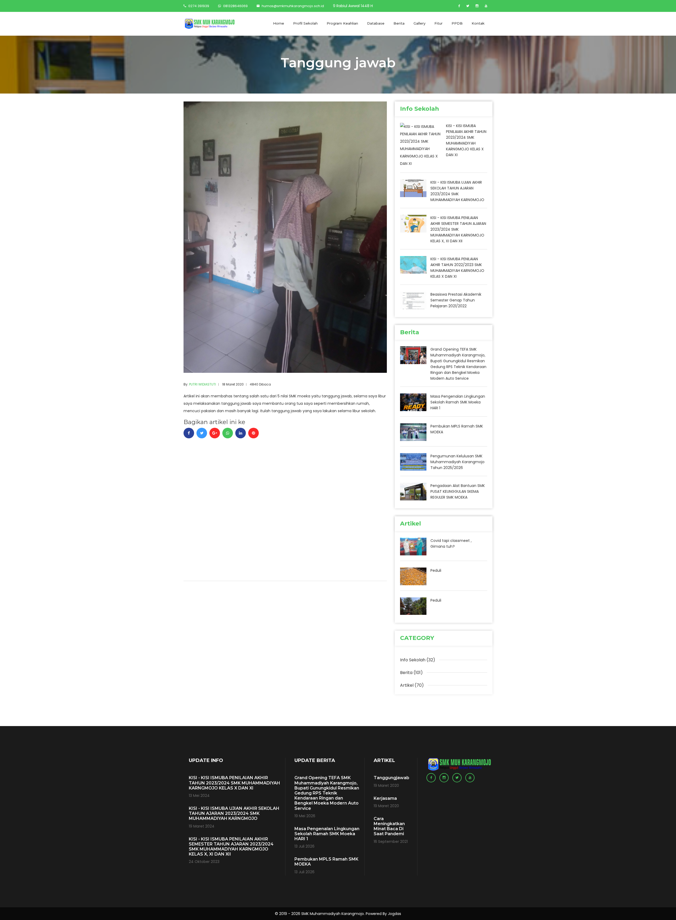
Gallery (419, 23)
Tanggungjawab (391, 777)
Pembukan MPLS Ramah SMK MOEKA (456, 429)
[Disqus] (285, 504)
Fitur (438, 23)
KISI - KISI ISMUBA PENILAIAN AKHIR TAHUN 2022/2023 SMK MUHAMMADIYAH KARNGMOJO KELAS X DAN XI (457, 267)
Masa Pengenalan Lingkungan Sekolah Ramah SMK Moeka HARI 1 (457, 402)
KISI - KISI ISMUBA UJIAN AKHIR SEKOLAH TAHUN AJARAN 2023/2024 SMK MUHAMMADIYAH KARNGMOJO (457, 191)
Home (278, 23)
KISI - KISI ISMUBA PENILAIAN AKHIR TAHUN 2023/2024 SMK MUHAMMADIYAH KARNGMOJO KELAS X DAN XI (466, 140)
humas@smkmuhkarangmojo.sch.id (293, 5)
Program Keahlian (342, 23)
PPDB (457, 23)
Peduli (435, 570)
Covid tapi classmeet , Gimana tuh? (451, 543)
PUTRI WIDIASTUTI (202, 384)
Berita (399, 23)
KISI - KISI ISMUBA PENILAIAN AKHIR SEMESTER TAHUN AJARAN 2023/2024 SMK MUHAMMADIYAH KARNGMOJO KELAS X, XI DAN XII (458, 229)
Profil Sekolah (305, 23)
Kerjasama (385, 798)
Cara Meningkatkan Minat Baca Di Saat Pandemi (389, 826)
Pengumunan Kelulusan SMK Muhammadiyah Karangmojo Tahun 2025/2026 (457, 461)
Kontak (478, 23)
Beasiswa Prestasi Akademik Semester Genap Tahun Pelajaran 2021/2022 (455, 300)
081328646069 (235, 5)
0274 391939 (198, 5)
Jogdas (394, 913)
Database (375, 23)
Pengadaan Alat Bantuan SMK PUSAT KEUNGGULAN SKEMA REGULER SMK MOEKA (457, 491)
